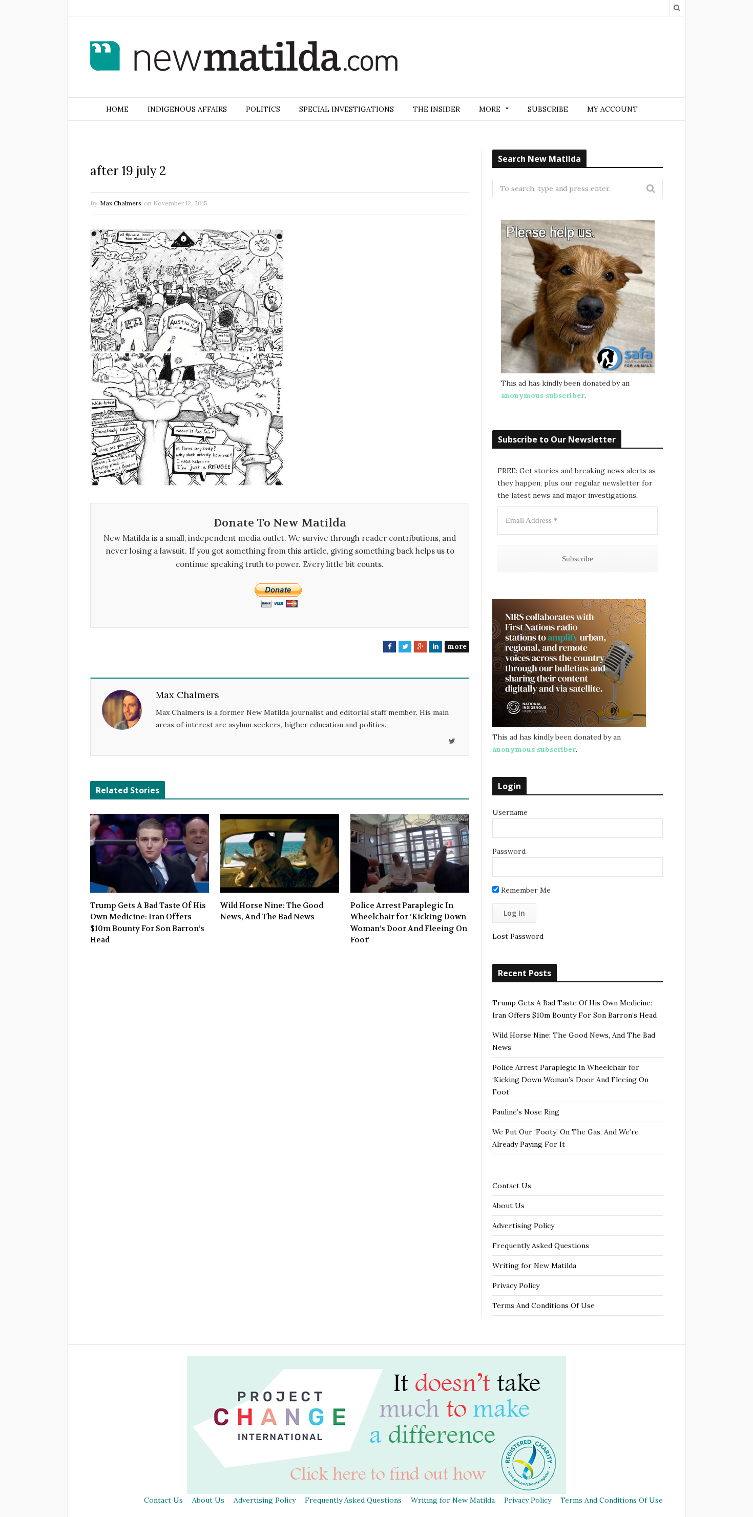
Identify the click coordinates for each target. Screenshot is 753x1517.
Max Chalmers (120, 203)
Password (509, 851)
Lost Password (517, 936)
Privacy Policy (515, 1285)
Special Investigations (346, 109)
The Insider (436, 109)
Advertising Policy (523, 1225)
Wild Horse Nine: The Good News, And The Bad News (271, 911)
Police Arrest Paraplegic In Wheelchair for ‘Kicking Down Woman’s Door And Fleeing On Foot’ (408, 922)
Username (510, 812)
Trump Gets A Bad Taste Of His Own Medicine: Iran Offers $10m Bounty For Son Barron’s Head (148, 922)
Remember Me (525, 890)
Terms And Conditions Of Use (543, 1305)
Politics (263, 109)
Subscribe (548, 109)
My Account (612, 109)
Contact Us (511, 1185)
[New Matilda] (244, 58)
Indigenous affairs (187, 109)
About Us (508, 1205)
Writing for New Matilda (534, 1265)
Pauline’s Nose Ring (525, 1111)
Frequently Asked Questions (540, 1245)
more (457, 646)
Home (117, 109)
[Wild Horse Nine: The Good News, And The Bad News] (279, 853)
